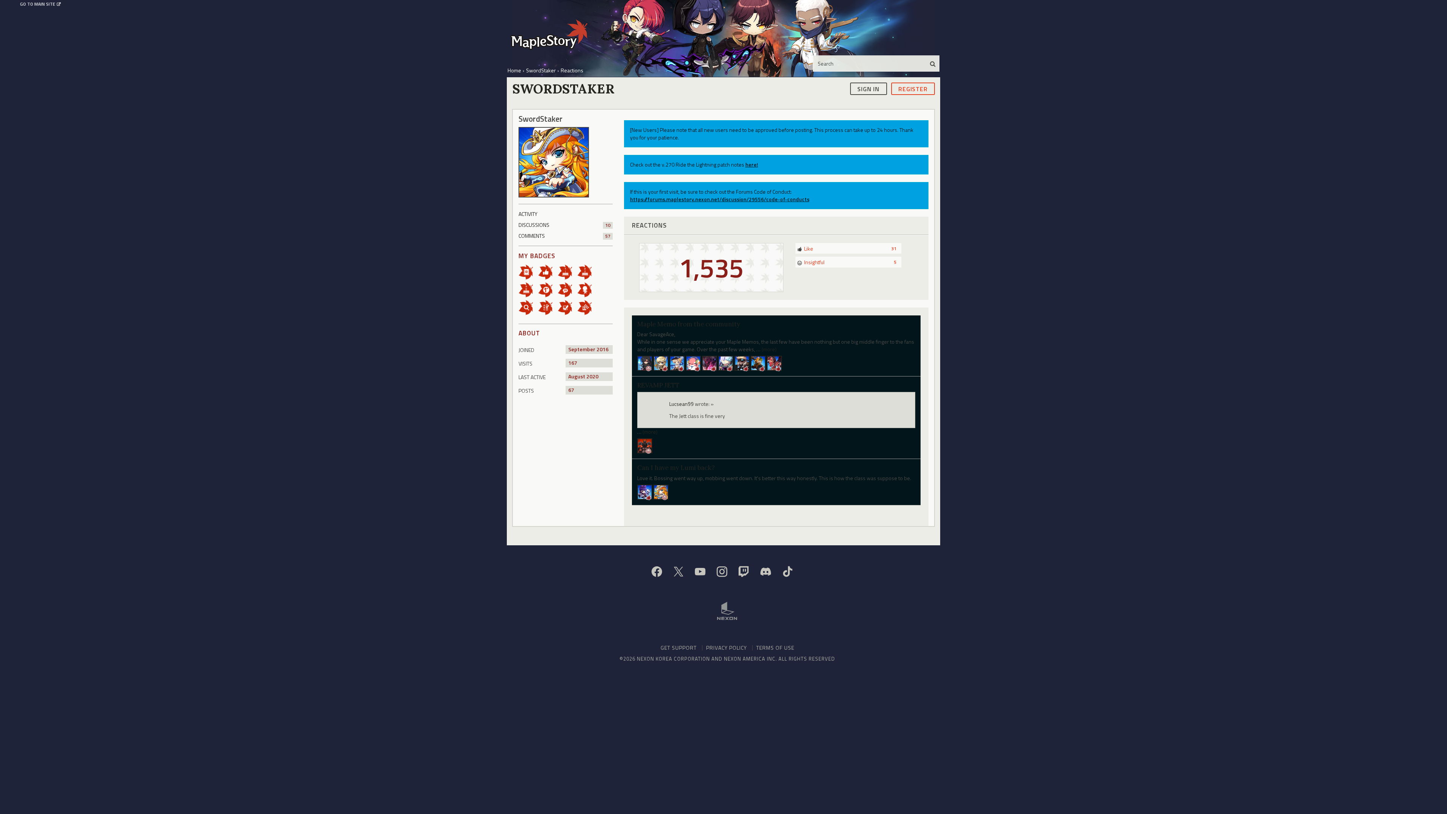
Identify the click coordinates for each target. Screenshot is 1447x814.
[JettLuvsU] (660, 491)
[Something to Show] (587, 307)
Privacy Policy (726, 648)
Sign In (868, 88)
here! (751, 164)
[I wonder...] (528, 307)
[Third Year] (528, 289)
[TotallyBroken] (660, 363)
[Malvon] (742, 363)
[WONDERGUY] (693, 363)
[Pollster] (548, 307)
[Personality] (587, 289)
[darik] (774, 363)
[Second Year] (587, 271)
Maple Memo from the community (688, 324)
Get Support (679, 648)
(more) (769, 349)
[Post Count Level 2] (567, 289)
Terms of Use (775, 648)
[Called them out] (528, 271)
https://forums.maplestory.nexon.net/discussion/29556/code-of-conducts (719, 199)
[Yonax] (644, 491)
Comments (564, 236)
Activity (528, 214)
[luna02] (758, 363)
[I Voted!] (567, 307)
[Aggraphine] (644, 363)
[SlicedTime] (677, 363)
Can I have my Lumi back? (676, 468)
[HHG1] (725, 363)
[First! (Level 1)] (548, 289)
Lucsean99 (681, 404)
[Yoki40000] (644, 445)
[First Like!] (548, 271)
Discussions (564, 225)
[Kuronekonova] (709, 363)
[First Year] (567, 271)
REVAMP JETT (658, 385)
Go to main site (37, 4)
